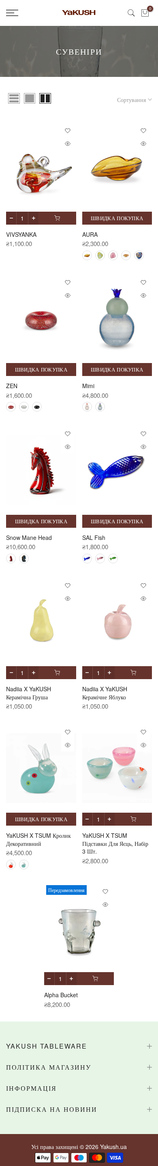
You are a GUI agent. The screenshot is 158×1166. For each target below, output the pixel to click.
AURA (90, 234)
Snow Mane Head (29, 537)
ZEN (11, 386)
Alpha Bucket (61, 995)
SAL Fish (93, 537)
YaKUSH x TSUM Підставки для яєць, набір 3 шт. (115, 843)
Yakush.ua (113, 1147)
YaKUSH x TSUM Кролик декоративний (38, 839)
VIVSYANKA (21, 234)
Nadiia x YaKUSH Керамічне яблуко (104, 693)
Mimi (88, 386)
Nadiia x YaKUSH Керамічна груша (28, 693)
